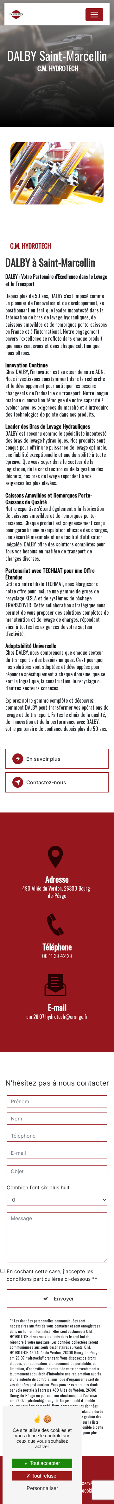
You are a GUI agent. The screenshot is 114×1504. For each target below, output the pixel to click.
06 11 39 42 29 (57, 956)
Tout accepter (44, 1463)
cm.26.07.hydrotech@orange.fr (57, 1016)
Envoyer (64, 1298)
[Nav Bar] (94, 14)
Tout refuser (44, 1476)
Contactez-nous (46, 782)
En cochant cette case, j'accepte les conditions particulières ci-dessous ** (52, 1275)
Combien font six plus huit (38, 1187)
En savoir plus (43, 759)
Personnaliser (42, 1488)
